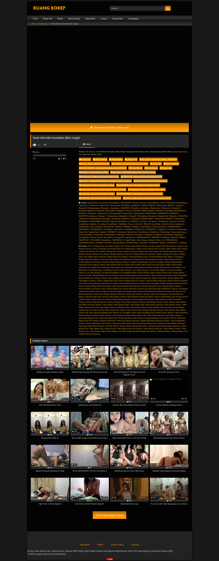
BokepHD (101, 211)
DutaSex (93, 224)
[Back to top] (211, 553)
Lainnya (104, 19)
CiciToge (143, 221)
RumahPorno (109, 237)
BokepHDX (110, 211)
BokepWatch (84, 221)
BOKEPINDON (151, 213)
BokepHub (120, 211)
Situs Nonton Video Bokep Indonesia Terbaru (145, 310)
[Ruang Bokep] (49, 8)
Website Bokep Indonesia (90, 334)
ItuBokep (135, 227)
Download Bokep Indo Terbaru (161, 257)
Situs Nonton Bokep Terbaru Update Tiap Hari (148, 307)
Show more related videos (109, 515)
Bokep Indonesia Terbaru (173, 251)
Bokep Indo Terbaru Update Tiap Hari (122, 251)
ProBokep (148, 235)
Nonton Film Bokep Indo (126, 291)
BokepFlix (92, 211)
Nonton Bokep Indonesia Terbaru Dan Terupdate (139, 283)
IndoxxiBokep (108, 227)
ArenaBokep (114, 203)
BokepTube (159, 219)
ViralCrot (107, 243)
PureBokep (158, 235)
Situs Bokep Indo (137, 305)
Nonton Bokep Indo (164, 273)
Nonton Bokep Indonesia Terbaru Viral (100, 286)
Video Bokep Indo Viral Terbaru (129, 329)
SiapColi (174, 237)
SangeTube (130, 237)
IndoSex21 (179, 224)
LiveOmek (171, 229)
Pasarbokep (165, 232)
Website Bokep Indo (179, 331)
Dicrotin (173, 221)
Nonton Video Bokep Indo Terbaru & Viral (171, 297)
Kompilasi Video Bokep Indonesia (139, 267)
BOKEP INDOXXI (148, 205)
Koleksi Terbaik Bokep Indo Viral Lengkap (146, 262)
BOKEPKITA (83, 216)
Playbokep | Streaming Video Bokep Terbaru (98, 194)
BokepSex (173, 216)
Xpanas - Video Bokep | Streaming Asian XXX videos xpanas (148, 198)
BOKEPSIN (183, 216)
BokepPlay (142, 216)
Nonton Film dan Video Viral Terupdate (152, 294)
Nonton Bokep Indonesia (156, 281)
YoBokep (183, 243)
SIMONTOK (83, 240)
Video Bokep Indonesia (153, 329)
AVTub (163, 203)
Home (35, 19)
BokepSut (107, 219)
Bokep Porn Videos (171, 254)
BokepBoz (135, 208)
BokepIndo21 (127, 213)
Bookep (114, 221)
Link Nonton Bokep (157, 270)
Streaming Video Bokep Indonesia (171, 323)
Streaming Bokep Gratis (88, 318)
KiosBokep (108, 229)
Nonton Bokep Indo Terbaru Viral (121, 278)
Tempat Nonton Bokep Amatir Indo (133, 326)
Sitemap (135, 545)
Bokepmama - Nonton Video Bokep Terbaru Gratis (100, 176)
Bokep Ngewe (117, 159)
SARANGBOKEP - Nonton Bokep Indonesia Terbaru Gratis (140, 194)
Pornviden (139, 235)
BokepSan (152, 216)
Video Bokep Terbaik (172, 329)
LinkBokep (161, 229)
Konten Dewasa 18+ (162, 267)
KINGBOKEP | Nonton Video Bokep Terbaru (98, 185)
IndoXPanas (84, 227)
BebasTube (104, 205)
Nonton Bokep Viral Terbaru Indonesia (122, 289)
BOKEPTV (170, 219)
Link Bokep (176, 267)
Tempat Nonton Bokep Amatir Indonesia (164, 326)
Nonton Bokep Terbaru (172, 286)
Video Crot (160, 240)
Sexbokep (165, 237)
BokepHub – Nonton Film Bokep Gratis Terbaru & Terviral (134, 172)
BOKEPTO (126, 219)
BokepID (136, 211)
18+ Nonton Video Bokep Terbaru (134, 246)
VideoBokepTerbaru (87, 243)
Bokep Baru (130, 249)
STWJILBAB (95, 240)
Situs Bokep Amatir (121, 305)
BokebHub (126, 205)
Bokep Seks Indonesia (97, 257)
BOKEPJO (174, 213)
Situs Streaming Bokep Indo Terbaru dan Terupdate (110, 313)
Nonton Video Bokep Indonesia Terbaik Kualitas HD (126, 299)
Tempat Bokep (130, 240)
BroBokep (123, 221)
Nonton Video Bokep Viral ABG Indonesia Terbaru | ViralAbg (104, 189)
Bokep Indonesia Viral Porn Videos (148, 254)
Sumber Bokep (112, 326)
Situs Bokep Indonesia (155, 305)
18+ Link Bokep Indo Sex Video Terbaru (104, 246)
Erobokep (102, 224)
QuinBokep (168, 235)
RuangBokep (133, 19)
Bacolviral (171, 203)
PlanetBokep (110, 235)
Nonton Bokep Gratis (146, 273)
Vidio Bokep (95, 331)
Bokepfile (82, 211)
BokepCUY (176, 208)
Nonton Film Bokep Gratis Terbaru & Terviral (97, 291)
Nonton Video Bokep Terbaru (126, 302)
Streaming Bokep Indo (108, 318)
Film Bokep (125, 259)
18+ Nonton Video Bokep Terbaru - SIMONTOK (159, 159)
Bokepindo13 (103, 213)
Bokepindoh (139, 213)
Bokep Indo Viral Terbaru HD (150, 251)
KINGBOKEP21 (97, 229)
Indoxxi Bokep (95, 227)
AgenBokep (92, 203)
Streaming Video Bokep (122, 323)
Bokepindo (92, 213)
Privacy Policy (117, 545)
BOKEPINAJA (180, 211)
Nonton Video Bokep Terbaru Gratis (154, 302)
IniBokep (118, 227)
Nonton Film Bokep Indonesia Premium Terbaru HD (114, 294)
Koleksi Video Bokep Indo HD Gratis (149, 265)
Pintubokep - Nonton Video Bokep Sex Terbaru (148, 189)
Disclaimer (85, 545)
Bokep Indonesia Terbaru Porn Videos (94, 254)
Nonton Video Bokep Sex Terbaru (100, 302)
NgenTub (83, 232)
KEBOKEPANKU (174, 227)
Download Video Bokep (110, 259)
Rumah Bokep (96, 237)
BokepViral (180, 219)
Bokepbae (105, 208)
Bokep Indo (47, 19)
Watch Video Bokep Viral (111, 331)
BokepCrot (166, 208)
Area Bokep (103, 203)
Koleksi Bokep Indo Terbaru (90, 262)
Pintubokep (98, 235)
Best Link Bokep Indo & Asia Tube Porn (108, 249)
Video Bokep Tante (92, 152)
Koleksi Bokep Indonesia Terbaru (115, 262)
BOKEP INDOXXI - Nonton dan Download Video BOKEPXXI (104, 168)
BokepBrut (145, 208)
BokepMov (123, 216)
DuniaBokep (84, 224)
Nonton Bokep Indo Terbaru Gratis (92, 278)
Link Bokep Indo (95, 270)
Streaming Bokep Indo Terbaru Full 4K (160, 318)
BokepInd (82, 213)
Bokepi (129, 211)
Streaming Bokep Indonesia (128, 321)
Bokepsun (84, 219)
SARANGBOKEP (143, 237)
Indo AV (139, 224)
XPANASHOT (172, 243)
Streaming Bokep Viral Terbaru (99, 323)
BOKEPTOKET (148, 219)
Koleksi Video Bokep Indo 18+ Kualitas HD (117, 265)
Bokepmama (113, 216)
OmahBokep (143, 232)
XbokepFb (144, 243)
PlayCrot (129, 235)
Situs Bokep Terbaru (173, 305)
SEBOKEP (155, 237)
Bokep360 (83, 208)
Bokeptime (116, 219)
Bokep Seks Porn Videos (117, 257)
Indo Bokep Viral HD (173, 259)
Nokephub (122, 232)
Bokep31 (179, 205)
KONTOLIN (139, 229)
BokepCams (155, 208)
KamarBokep (146, 227)
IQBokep (127, 227)
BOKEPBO (125, 208)
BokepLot (94, 216)
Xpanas (163, 243)
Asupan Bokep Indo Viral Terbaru (163, 246)
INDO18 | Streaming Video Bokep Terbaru (151, 181)
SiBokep (182, 237)
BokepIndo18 (115, 213)
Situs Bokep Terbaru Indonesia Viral (114, 307)
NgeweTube (93, 232)
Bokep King (161, 205)
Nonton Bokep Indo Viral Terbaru (132, 281)
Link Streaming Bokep (110, 273)
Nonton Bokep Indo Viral (107, 281)
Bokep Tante (132, 159)
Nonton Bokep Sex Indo (152, 286)
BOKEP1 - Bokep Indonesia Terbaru (95, 172)
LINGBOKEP (151, 229)
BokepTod (136, 219)
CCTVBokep (133, 221)
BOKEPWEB (95, 221)
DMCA (100, 545)
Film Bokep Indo (137, 259)
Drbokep (180, 221)
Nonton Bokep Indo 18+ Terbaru (105, 275)
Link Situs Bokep (93, 273)
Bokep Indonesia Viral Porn (122, 254)
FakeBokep (112, 224)
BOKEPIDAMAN (148, 211)
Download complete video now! (111, 127)
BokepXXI (106, 221)
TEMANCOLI (117, 240)
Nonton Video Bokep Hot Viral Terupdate (137, 297)
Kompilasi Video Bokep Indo (113, 267)
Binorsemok (115, 205)
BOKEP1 (171, 205)
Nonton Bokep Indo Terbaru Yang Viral (151, 278)
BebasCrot (84, 205)
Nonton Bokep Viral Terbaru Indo (92, 289)
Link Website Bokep (128, 273)
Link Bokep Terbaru (141, 270)
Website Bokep (132, 243)
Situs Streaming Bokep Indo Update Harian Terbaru (153, 313)
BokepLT (102, 216)
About (88, 144)
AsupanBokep (153, 203)
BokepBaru (115, 208)
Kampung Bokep (159, 227)
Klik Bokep (118, 229)
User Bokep (142, 240)
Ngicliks (103, 232)
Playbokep (120, 235)
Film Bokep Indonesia (154, 259)
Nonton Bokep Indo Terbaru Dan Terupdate (169, 275)
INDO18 (147, 224)
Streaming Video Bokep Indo (144, 323)
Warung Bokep (119, 243)
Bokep (60, 19)
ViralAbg (99, 243)
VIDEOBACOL (171, 240)
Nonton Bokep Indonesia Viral (129, 286)
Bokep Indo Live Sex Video (159, 249)
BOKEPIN (160, 211)
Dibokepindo (163, 221)
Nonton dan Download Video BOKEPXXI (155, 289)
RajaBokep (178, 235)
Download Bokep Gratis (138, 257)
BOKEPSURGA (95, 219)
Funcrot (131, 224)
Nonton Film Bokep (180, 289)
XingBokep (154, 243)
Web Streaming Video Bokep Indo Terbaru (139, 331)
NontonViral (132, 232)
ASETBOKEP (126, 203)
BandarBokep (181, 203)
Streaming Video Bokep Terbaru (91, 326)
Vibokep (151, 240)
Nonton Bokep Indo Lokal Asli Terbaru (135, 275)
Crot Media (152, 221)
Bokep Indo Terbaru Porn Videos (93, 251)
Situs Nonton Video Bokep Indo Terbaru (110, 310)
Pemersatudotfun (86, 235)
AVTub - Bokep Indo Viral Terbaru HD (95, 164)
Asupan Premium (140, 203)
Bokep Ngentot (101, 159)
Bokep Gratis (142, 249)
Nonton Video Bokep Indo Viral (92, 299)
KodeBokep (129, 229)
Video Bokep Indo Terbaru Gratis (102, 329)
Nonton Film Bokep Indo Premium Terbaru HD (156, 291)
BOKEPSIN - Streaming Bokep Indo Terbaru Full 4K (142, 176)
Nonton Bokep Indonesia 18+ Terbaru (104, 283)
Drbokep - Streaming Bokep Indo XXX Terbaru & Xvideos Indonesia (106, 181)
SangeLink (120, 237)
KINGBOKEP (84, 229)
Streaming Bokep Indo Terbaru (131, 318)
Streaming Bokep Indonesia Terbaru (155, 321)
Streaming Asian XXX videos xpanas (166, 315)
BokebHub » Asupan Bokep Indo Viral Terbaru (131, 164)
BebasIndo (94, 205)
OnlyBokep (154, 232)
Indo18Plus (156, 224)
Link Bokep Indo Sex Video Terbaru (117, 270)
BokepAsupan (94, 208)
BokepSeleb (163, 216)
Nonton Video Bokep (111, 297)
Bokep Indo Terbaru (180, 249)
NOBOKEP (111, 232)
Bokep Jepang (74, 19)
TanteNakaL (106, 240)
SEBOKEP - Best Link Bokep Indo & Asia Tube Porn (101, 198)
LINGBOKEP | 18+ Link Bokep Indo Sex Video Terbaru (139, 185)
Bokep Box (136, 205)
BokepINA (169, 211)
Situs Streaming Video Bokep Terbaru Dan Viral (132, 315)
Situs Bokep (108, 305)
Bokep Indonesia (172, 164)
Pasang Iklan (117, 19)
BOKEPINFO (164, 213)
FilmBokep (122, 224)
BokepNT (133, 216)
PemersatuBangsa (178, 232)
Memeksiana (182, 229)
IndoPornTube (168, 224)
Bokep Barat (90, 19)
